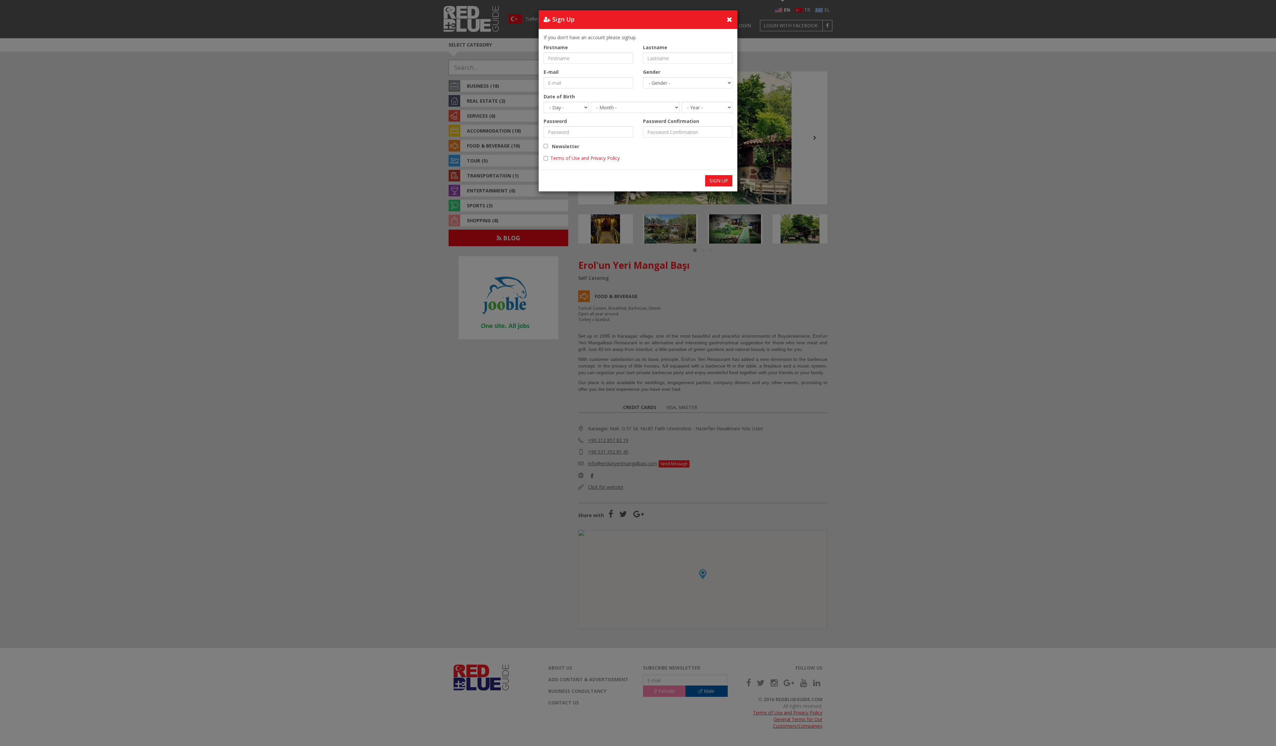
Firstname (556, 47)
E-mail (551, 72)
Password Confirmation (671, 121)
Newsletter (563, 146)
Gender (651, 72)
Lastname (655, 47)
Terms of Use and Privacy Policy (585, 158)
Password (555, 121)
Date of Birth (559, 96)
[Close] (729, 19)
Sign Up (718, 180)
